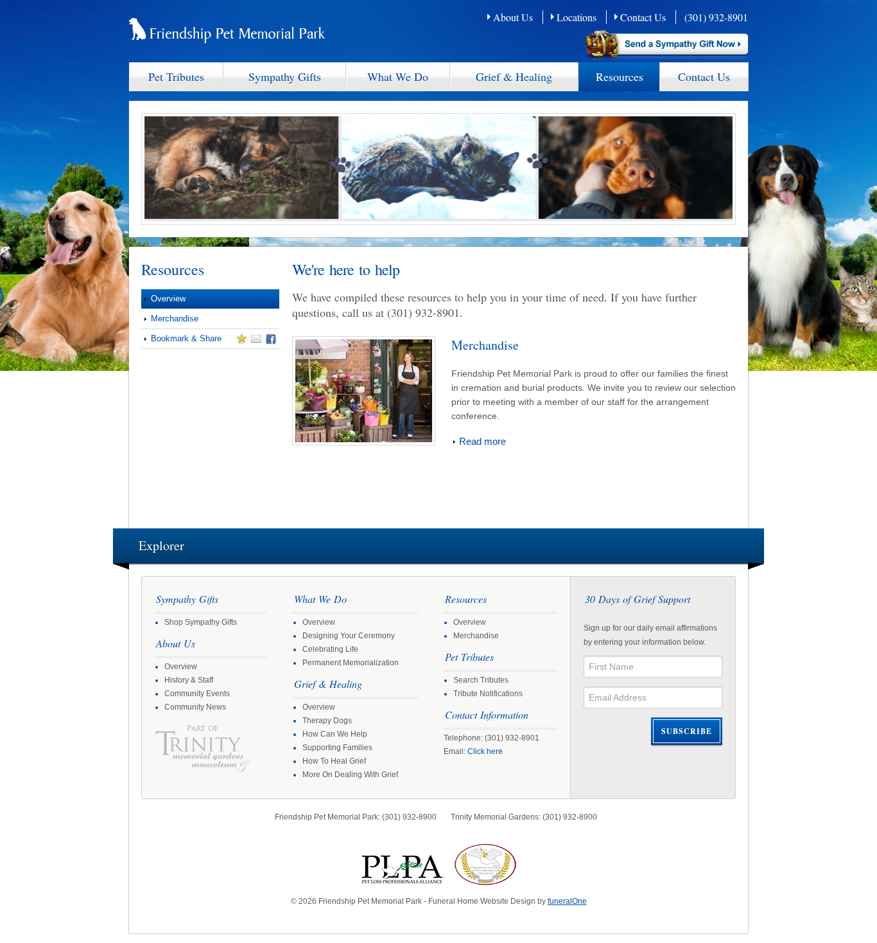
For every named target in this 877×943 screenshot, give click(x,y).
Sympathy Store (668, 46)
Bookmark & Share (181, 341)
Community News (195, 707)
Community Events (197, 693)
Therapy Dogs (327, 720)
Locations (576, 17)
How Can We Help (334, 734)
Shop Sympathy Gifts (200, 622)
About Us (513, 17)
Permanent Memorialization (350, 662)
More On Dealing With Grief (350, 774)
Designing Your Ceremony (348, 635)
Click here (485, 751)
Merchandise (174, 318)
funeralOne (567, 901)
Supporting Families (337, 747)
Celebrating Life (330, 649)
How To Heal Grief (334, 761)
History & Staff (188, 680)
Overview (168, 298)
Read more (482, 441)
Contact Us (643, 17)
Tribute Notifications (488, 693)
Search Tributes (480, 680)
